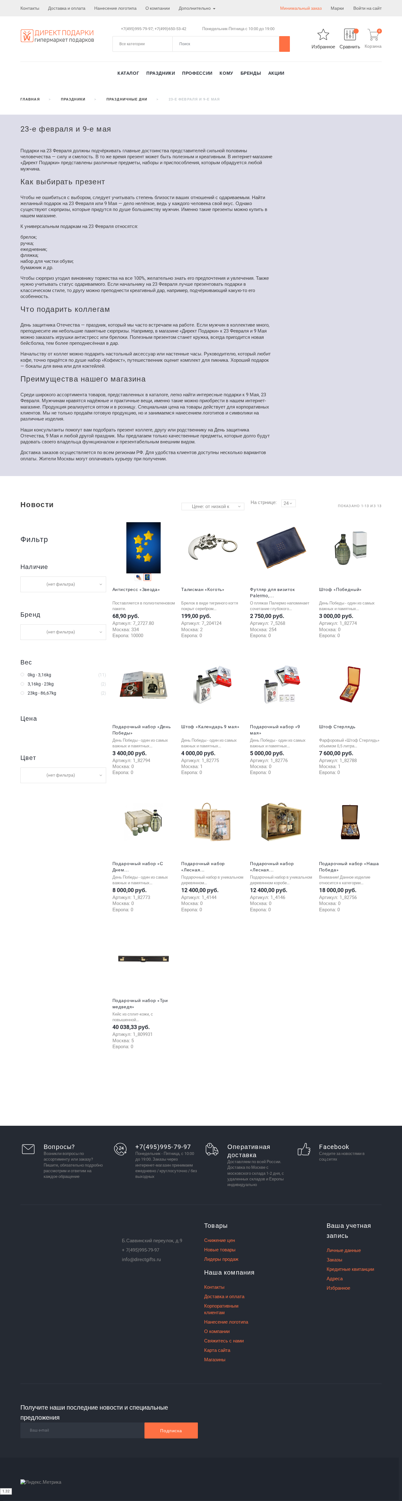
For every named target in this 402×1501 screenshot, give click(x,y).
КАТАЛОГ (128, 73)
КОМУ (226, 73)
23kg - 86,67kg (42, 693)
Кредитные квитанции (350, 1269)
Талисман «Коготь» (203, 589)
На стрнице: (264, 502)
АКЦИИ (276, 73)
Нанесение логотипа (115, 8)
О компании (157, 8)
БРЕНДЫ (251, 73)
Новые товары (220, 1250)
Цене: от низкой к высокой (210, 507)
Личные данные (344, 1250)
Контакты (29, 8)
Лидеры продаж (221, 1259)
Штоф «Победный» (340, 589)
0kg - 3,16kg (39, 674)
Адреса (335, 1279)
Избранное (338, 1288)
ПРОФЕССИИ (197, 73)
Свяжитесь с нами (224, 1341)
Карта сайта (217, 1350)
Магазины (214, 1360)
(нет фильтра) (60, 584)
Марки (337, 8)
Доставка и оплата (66, 8)
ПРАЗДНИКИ (160, 73)
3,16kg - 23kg (41, 683)
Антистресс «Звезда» (136, 589)
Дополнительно (195, 8)
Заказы (334, 1260)
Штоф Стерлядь (337, 726)
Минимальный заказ (301, 8)
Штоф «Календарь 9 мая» (210, 726)
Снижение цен (219, 1240)
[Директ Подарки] (57, 36)
